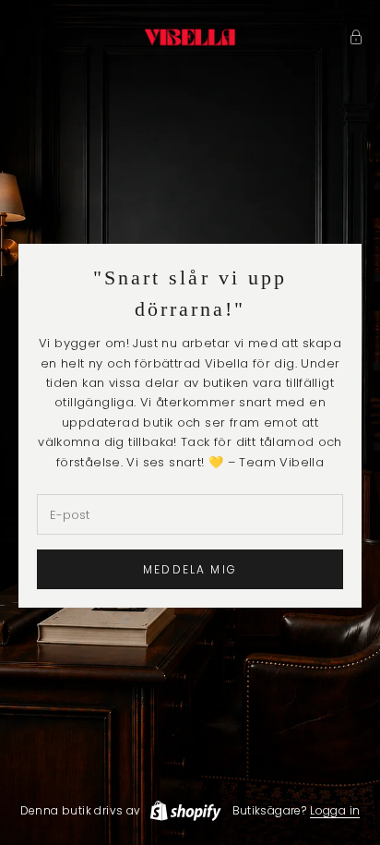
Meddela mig (190, 569)
